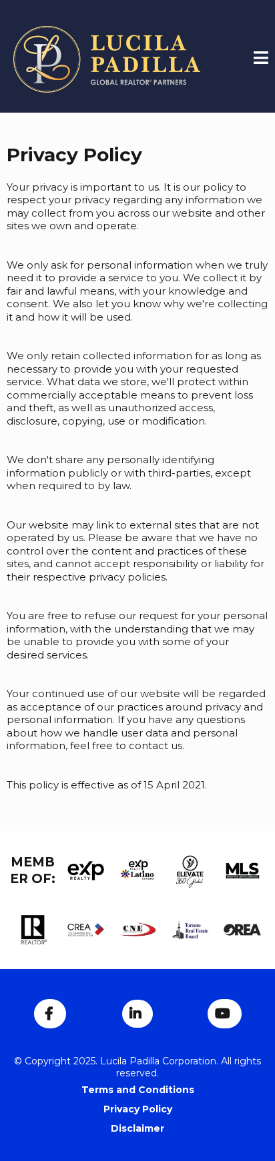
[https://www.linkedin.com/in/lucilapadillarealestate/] (137, 1014)
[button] (261, 59)
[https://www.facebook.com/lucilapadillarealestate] (50, 1013)
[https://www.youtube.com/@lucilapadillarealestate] (225, 1013)
